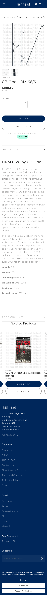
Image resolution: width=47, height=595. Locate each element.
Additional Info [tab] (13, 317)
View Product (23, 391)
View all (6, 526)
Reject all (23, 585)
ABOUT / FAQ (8, 460)
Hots (4, 521)
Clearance (7, 450)
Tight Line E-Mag (11, 480)
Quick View (23, 384)
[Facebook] (2, 542)
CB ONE (6, 78)
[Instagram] (14, 542)
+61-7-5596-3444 (10, 435)
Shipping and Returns (13, 470)
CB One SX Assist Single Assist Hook (22, 373)
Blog (4, 485)
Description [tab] (10, 150)
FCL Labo (7, 501)
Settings (23, 580)
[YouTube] (8, 542)
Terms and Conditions (13, 475)
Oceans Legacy (10, 511)
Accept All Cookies (23, 591)
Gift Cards (7, 455)
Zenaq (5, 506)
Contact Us (8, 465)
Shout (5, 516)
